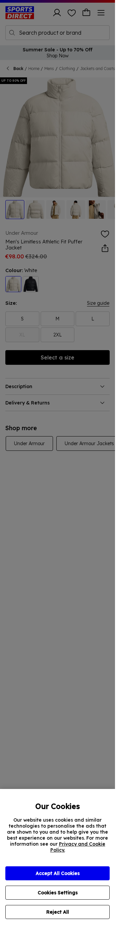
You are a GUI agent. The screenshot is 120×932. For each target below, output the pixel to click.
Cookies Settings (58, 893)
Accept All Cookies (58, 873)
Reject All (57, 912)
